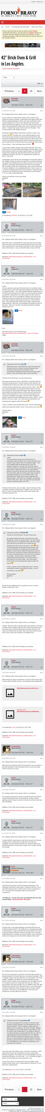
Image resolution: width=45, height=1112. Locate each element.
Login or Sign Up (36, 1)
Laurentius (15, 746)
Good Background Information (20, 27)
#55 (41, 790)
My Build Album (17, 899)
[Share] (41, 105)
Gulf (13, 867)
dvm (13, 267)
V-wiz (13, 224)
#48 (41, 279)
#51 (41, 524)
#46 (41, 111)
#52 (41, 619)
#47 (41, 236)
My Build (27, 899)
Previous (9, 91)
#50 (41, 447)
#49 (41, 356)
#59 (41, 967)
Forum (7, 27)
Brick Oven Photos (37, 27)
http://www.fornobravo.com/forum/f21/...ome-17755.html (20, 333)
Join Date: (14, 105)
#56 (41, 833)
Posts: (28, 105)
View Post (25, 364)
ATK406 (14, 99)
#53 (41, 673)
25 (31, 91)
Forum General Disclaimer (11, 69)
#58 (41, 920)
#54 (41, 758)
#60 (41, 1012)
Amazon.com (21, 710)
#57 (41, 879)
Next (39, 91)
